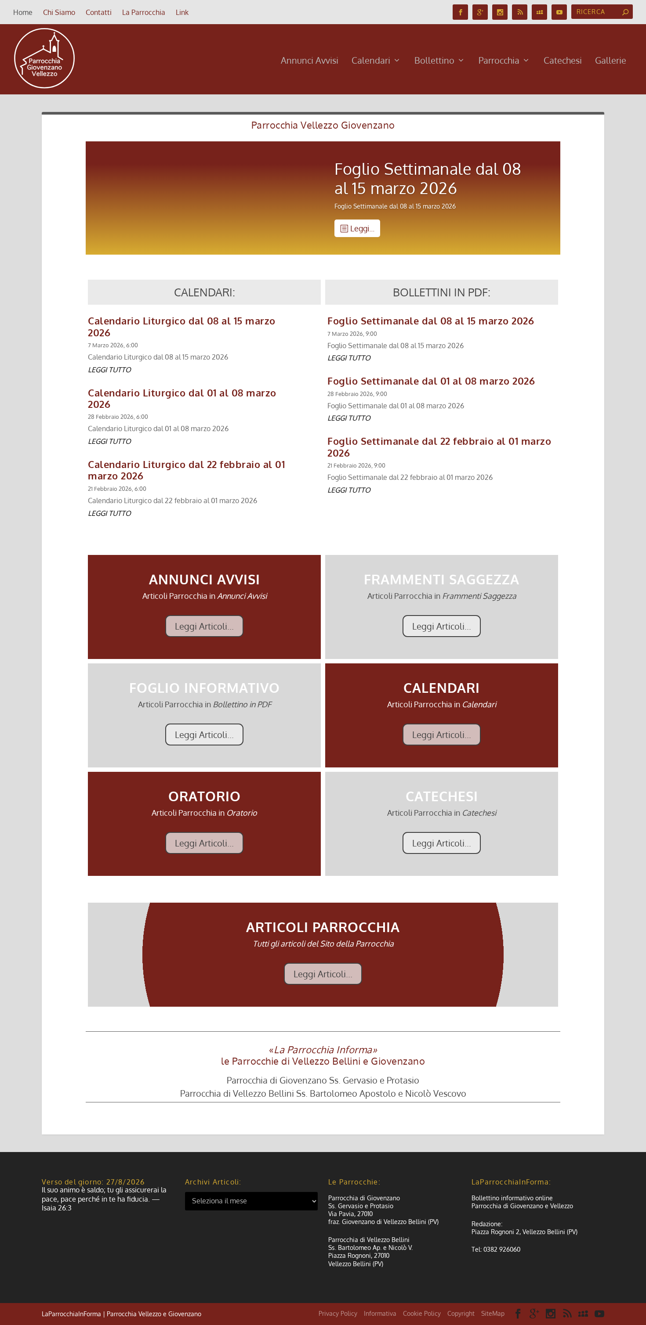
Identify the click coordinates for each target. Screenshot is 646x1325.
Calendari (371, 61)
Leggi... (362, 228)
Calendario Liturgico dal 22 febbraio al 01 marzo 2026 (186, 470)
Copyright (461, 1313)
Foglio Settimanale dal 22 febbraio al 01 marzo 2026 (439, 446)
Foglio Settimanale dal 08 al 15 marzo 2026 (428, 177)
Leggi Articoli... (204, 626)
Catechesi (563, 61)
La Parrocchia (143, 12)
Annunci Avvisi (309, 61)
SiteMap (492, 1313)
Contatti (99, 12)
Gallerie (610, 61)
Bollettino (434, 61)
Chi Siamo (59, 12)
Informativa (380, 1313)
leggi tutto (109, 369)
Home (23, 12)
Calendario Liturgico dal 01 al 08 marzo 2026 (182, 398)
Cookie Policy (422, 1313)
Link (182, 12)
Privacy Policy (338, 1313)
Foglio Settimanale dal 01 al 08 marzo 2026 (431, 380)
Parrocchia (499, 61)
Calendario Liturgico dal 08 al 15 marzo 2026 (182, 326)
